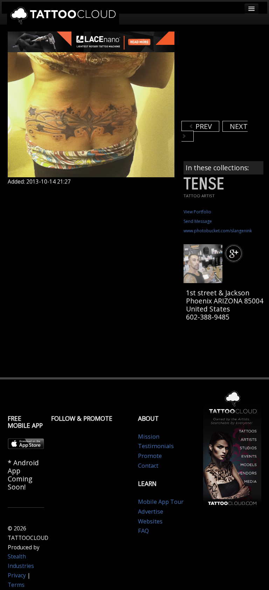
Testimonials (156, 446)
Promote (150, 456)
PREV (203, 126)
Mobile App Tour (161, 502)
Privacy (17, 575)
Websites (150, 521)
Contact (148, 465)
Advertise (150, 511)
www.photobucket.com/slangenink (218, 231)
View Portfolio (197, 212)
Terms (16, 585)
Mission (148, 436)
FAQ (143, 531)
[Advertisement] (225, 75)
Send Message (198, 221)
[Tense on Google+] (235, 253)
